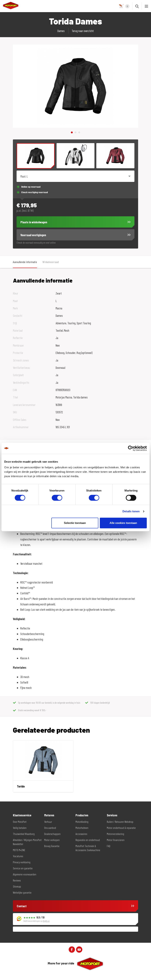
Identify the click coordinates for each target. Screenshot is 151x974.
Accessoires (81, 833)
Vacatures (18, 856)
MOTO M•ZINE (19, 850)
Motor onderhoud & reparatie (121, 827)
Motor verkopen (52, 840)
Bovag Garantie (51, 846)
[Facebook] (72, 949)
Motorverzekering (115, 833)
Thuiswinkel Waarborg (24, 833)
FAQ (108, 846)
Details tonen (131, 511)
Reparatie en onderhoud (88, 840)
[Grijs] (76, 155)
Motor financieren (115, 840)
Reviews (17, 880)
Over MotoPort (20, 821)
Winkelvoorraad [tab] (51, 262)
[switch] (57, 498)
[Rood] (115, 155)
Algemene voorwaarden (24, 874)
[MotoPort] (9, 5)
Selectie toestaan (75, 522)
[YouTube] (79, 949)
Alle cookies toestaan (123, 522)
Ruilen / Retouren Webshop (120, 821)
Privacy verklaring (21, 862)
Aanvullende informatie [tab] (25, 262)
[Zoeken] (137, 6)
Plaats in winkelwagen (33, 222)
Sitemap (17, 886)
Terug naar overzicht (83, 31)
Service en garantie (23, 868)
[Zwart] (36, 156)
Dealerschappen (52, 833)
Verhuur (48, 821)
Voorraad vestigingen (33, 235)
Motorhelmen (82, 827)
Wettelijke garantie (22, 892)
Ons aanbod (50, 827)
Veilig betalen (20, 827)
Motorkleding (82, 821)
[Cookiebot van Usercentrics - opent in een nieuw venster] (131, 448)
